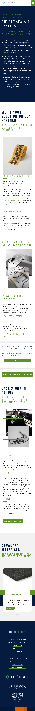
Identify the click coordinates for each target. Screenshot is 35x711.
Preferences (17, 364)
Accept (17, 360)
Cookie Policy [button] (8, 353)
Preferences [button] (16, 355)
